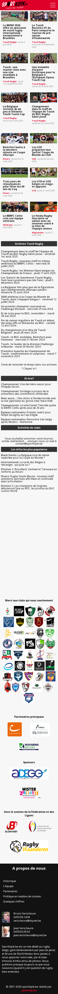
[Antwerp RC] (7, 676)
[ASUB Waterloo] (18, 655)
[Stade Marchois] (40, 644)
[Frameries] (8, 633)
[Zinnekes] (29, 698)
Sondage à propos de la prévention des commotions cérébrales (24, 392)
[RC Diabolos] (50, 611)
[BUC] (8, 687)
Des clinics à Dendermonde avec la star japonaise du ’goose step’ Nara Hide (28, 399)
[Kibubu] (39, 676)
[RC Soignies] (19, 633)
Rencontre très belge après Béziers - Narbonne (26, 420)
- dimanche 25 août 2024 (27, 290)
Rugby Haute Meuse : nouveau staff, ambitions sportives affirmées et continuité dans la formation (27, 479)
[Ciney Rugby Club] (15, 687)
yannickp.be (29, 990)
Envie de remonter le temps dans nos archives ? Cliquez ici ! (29, 366)
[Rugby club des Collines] (29, 654)
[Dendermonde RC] (39, 666)
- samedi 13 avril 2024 (28, 323)
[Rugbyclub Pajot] (40, 611)
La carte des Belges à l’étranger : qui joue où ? (23, 463)
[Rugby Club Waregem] (40, 633)
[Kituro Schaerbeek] (50, 665)
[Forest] (49, 622)
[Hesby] (8, 611)
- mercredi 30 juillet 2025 (25, 263)
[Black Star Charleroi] (19, 611)
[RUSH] (30, 633)
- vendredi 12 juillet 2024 (28, 299)
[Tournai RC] (50, 676)
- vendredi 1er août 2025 (28, 254)
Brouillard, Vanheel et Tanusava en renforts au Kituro (29, 470)
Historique (9, 881)
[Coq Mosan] (20, 666)
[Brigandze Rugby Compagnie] (37, 687)
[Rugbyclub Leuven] (8, 667)
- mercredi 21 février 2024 (26, 338)
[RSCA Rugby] (29, 676)
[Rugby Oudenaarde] (30, 644)
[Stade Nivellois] (7, 644)
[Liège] (40, 654)
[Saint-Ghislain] (30, 622)
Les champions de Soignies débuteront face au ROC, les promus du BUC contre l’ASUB (27, 488)
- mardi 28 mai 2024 (27, 314)
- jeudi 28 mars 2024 (23, 331)
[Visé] (18, 676)
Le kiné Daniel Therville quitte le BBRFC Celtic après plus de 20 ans (28, 406)
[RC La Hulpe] (48, 687)
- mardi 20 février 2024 (27, 345)
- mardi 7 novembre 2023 (28, 353)
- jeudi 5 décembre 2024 (27, 280)
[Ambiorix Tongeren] (19, 644)
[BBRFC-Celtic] (7, 655)
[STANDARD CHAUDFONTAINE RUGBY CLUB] (25, 687)
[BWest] (29, 665)
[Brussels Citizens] (39, 622)
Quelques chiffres (13, 901)
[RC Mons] (51, 655)
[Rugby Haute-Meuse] (50, 633)
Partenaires (10, 891)
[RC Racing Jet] (50, 644)
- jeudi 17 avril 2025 (28, 271)
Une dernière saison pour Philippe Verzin (26, 385)
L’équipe (8, 886)
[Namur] (20, 622)
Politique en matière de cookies (22, 896)
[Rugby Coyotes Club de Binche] (30, 611)
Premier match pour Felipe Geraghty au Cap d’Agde (26, 413)
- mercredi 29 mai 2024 (27, 307)
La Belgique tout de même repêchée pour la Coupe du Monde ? (25, 456)
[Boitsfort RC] (9, 622)
